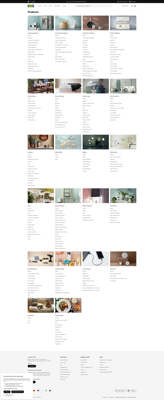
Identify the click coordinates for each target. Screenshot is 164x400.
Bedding (57, 105)
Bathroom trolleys (59, 224)
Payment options (84, 374)
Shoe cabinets (31, 68)
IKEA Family (62, 379)
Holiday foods (58, 344)
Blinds (84, 213)
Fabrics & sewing (86, 127)
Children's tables (31, 224)
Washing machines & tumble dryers (62, 292)
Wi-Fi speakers (113, 280)
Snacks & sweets (58, 325)
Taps (29, 295)
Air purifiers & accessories (88, 285)
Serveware (85, 42)
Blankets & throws (86, 105)
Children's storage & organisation (35, 71)
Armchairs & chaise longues (116, 103)
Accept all (7, 391)
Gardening (30, 110)
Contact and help (63, 360)
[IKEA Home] (31, 6)
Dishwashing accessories (88, 56)
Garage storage (31, 52)
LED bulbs (85, 171)
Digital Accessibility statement (106, 372)
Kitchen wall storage (114, 56)
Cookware (85, 49)
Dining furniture (31, 210)
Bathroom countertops (60, 248)
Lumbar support (86, 131)
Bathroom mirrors (59, 213)
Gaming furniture (113, 161)
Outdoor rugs (30, 117)
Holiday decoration (32, 185)
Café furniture (30, 227)
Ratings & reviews (64, 377)
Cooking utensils (86, 54)
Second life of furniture (65, 374)
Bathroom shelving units (60, 220)
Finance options (84, 362)
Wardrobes (30, 37)
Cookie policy (111, 397)
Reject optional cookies (17, 391)
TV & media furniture (32, 47)
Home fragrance (31, 180)
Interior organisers (114, 59)
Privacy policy (102, 362)
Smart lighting (85, 166)
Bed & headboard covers (60, 124)
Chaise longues (113, 110)
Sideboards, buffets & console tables (35, 54)
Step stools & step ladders (33, 217)
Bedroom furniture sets (60, 127)
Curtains (84, 210)
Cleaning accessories (59, 285)
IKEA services (83, 372)
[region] (17, 386)
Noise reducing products (33, 290)
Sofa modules (113, 120)
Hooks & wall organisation (60, 47)
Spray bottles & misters (115, 222)
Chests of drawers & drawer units (35, 49)
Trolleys (29, 59)
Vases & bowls (31, 166)
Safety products (31, 292)
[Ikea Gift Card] (50, 390)
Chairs (29, 239)
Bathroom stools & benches (61, 232)
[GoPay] (42, 390)
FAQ (61, 364)
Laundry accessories (59, 283)
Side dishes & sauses (59, 341)
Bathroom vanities (59, 217)
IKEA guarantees (63, 367)
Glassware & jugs (86, 52)
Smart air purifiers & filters (115, 273)
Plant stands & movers (115, 215)
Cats (29, 320)
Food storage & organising (60, 61)
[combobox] (93, 5)
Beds (56, 101)
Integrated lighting (86, 161)
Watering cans (113, 220)
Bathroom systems (59, 210)
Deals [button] (50, 6)
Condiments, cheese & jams (61, 339)
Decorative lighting (87, 159)
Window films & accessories (88, 220)
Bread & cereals (58, 336)
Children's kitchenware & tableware (90, 71)
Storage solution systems (33, 42)
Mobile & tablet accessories (88, 280)
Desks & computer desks (115, 157)
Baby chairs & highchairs (33, 215)
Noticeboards (30, 176)
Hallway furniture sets (32, 64)
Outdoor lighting (31, 115)
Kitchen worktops (113, 47)
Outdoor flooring (31, 120)
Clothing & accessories (87, 129)
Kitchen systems (113, 37)
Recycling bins (58, 49)
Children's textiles (86, 120)
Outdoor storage (31, 56)
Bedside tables (58, 112)
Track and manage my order (86, 367)
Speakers (84, 283)
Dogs (29, 322)
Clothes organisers (59, 42)
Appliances (112, 40)
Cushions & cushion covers (88, 103)
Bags (56, 54)
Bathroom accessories (60, 59)
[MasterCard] (34, 390)
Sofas (111, 101)
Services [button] (64, 6)
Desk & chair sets (113, 168)
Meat (56, 322)
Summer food (58, 327)
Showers (57, 234)
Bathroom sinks (58, 241)
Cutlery (84, 59)
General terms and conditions (106, 360)
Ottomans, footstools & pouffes (117, 108)
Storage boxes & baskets (60, 37)
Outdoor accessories (32, 112)
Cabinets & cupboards (32, 45)
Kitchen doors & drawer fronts (116, 68)
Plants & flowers (31, 171)
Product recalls (103, 369)
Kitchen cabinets (113, 71)
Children (56, 157)
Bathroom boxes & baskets (61, 227)
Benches (29, 222)
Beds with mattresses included (61, 122)
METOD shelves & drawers (115, 73)
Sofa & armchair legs (114, 117)
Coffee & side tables (32, 232)
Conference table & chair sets (116, 166)
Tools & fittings (31, 280)
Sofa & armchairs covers (115, 115)
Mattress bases (58, 110)
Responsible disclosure (104, 367)
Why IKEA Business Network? (34, 379)
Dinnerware (85, 40)
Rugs (84, 108)
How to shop (63, 362)
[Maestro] (38, 390)
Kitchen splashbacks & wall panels (117, 49)
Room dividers (31, 61)
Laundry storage (58, 278)
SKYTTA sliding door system (33, 273)
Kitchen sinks (113, 42)
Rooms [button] (45, 6)
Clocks (29, 164)
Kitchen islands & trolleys (115, 54)
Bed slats (57, 108)
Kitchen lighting (113, 64)
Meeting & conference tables (116, 164)
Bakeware (85, 64)
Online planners (84, 360)
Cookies (101, 364)
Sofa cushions (113, 112)
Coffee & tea (85, 45)
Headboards (57, 117)
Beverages (57, 329)
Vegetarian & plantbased (60, 334)
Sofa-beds (112, 105)
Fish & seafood (58, 332)
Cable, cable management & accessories (63, 52)
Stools (29, 213)
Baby (56, 159)
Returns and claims (64, 369)
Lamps (84, 157)
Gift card (82, 369)
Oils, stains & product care (33, 288)
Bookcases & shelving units (33, 40)
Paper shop (30, 183)
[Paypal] (46, 390)
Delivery (82, 364)
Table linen (85, 47)
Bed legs (57, 120)
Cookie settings (8, 395)
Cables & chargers (86, 278)
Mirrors (29, 161)
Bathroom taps (58, 236)
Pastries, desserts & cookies (61, 320)
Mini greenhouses (113, 217)
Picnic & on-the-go (86, 73)
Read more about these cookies (10, 388)
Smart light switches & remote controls (91, 290)
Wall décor (30, 157)
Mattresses (57, 103)
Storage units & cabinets (33, 66)
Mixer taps (112, 45)
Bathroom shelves (59, 229)
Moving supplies (58, 56)
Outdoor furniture (31, 101)
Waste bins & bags (59, 273)
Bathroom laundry (59, 243)
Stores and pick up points (65, 372)
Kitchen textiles (86, 66)
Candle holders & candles (33, 159)
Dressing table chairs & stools (34, 234)
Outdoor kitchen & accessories (34, 108)
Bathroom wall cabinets (60, 222)
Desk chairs (112, 159)
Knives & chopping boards (88, 61)
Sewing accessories (87, 217)
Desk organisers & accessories (61, 45)
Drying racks (57, 288)
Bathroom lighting (86, 168)
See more (30, 363)
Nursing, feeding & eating (88, 75)
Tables (29, 236)
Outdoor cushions (86, 115)
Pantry (111, 61)
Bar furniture (30, 220)
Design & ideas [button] (57, 6)
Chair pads (85, 112)
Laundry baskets (58, 280)
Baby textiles (85, 117)
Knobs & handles (113, 66)
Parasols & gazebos (32, 105)
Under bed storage (59, 115)
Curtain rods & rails (87, 215)
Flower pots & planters (32, 168)
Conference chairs (114, 171)
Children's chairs (31, 229)
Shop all (29, 35)
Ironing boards (58, 290)
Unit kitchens (113, 52)
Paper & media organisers (60, 40)
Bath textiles (85, 110)
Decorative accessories (32, 178)
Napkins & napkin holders (88, 68)
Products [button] (40, 6)
